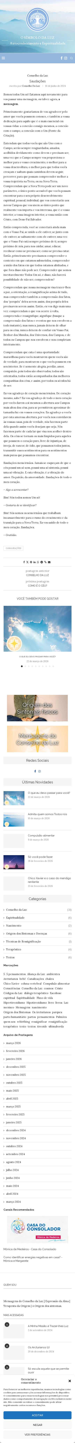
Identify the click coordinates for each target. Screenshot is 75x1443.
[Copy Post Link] (45, 562)
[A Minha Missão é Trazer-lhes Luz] (13, 1331)
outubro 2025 (14, 1082)
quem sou (9, 1021)
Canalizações (13, 548)
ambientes (53, 974)
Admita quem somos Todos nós (47, 814)
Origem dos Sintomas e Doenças (39, 933)
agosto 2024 (13, 1162)
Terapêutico (39, 949)
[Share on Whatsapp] (38, 562)
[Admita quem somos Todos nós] (13, 819)
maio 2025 (12, 1090)
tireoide (42, 1026)
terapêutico (10, 1026)
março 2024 (13, 1201)
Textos (39, 957)
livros (58, 1002)
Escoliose (56, 993)
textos (32, 1026)
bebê (23, 979)
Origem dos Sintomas (17, 1012)
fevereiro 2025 (15, 1114)
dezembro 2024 (16, 1130)
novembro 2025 (16, 1074)
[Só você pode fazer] (13, 862)
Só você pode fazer (40, 857)
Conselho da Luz (31, 85)
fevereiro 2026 (15, 1051)
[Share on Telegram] (41, 562)
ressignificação (57, 1021)
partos (32, 1017)
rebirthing (23, 1021)
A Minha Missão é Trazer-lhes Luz (48, 1326)
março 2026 (13, 1043)
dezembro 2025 (15, 1066)
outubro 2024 (14, 1146)
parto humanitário (14, 1017)
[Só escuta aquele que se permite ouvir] (13, 1374)
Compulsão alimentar (41, 835)
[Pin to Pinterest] (31, 562)
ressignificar (39, 1021)
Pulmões (61, 1017)
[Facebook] (61, 58)
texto (23, 1026)
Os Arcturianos (41, 1012)
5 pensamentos (16, 974)
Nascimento (39, 925)
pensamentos (45, 1017)
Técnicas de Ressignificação (39, 941)
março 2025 (13, 1106)
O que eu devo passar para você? (37, 656)
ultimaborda (56, 1026)
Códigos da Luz (12, 993)
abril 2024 (12, 1193)
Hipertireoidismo (14, 1002)
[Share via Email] (49, 562)
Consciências (11, 988)
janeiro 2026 (14, 1059)
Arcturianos (10, 979)
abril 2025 (12, 1098)
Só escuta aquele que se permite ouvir (48, 1370)
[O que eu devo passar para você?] (37, 629)
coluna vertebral (31, 983)
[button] (70, 1381)
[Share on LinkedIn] (34, 562)
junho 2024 (13, 1178)
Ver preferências (37, 1434)
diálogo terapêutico (36, 993)
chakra (49, 979)
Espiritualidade (39, 917)
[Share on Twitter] (27, 562)
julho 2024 (12, 1170)
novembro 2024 (16, 1138)
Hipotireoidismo (37, 1002)
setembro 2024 (15, 1154)
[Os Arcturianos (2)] (13, 1353)
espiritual (9, 998)
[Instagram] (65, 58)
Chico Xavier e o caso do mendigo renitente (49, 880)
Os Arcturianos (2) (39, 1347)
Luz (66, 1002)
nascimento (39, 1007)
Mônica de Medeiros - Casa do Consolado (29, 1249)
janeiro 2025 (13, 1122)
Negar (37, 1425)
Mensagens (23, 1007)
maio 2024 (12, 1186)
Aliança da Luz (36, 974)
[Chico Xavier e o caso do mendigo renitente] (13, 883)
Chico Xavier (11, 983)
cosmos (48, 988)
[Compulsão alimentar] (13, 841)
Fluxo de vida (45, 998)
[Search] (71, 58)
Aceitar (37, 1415)
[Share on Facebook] (24, 562)
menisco (8, 1007)
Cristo (59, 988)
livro (51, 1002)
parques (57, 1012)
